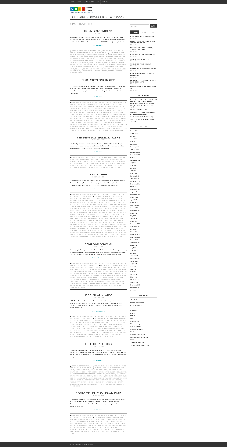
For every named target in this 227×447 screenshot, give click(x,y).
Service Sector (106, 285)
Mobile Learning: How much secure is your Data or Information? (142, 74)
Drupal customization (87, 112)
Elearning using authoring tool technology (109, 327)
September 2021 (135, 189)
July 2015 (133, 290)
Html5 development (88, 161)
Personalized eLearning (84, 128)
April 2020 (133, 200)
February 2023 (134, 147)
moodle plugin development (103, 281)
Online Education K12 (87, 228)
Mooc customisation (116, 277)
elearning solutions (83, 63)
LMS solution (91, 67)
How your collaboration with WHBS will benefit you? (143, 87)
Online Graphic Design (98, 228)
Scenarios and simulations (84, 232)
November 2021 (135, 184)
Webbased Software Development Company (113, 130)
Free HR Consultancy (92, 271)
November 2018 (135, 224)
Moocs (111, 224)
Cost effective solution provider (118, 321)
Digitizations (117, 57)
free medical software (103, 271)
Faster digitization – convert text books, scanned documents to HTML (141, 48)
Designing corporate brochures (92, 204)
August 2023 (134, 133)
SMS (120, 128)
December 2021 (135, 181)
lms (102, 122)
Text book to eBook (114, 234)
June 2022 (133, 165)
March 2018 (133, 232)
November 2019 (135, 205)
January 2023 (134, 149)
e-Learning (94, 51)
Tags (152, 32)
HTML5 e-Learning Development (98, 31)
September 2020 (135, 194)
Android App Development (107, 104)
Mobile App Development (99, 124)
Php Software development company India (106, 165)
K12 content (123, 120)
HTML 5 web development (86, 65)
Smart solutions (79, 167)
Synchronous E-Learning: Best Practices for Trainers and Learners (142, 113)
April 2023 (133, 144)
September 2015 (135, 287)
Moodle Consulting (117, 224)
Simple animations (103, 232)
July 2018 (133, 229)
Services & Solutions (89, 2)
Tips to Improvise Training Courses (98, 80)
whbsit (107, 167)
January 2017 (134, 256)
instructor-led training (107, 216)
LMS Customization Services (81, 67)
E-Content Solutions (113, 112)
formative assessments (114, 118)
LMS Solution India (99, 67)
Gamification (123, 118)
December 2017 (135, 234)
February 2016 (134, 280)
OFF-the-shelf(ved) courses (98, 344)
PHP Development (94, 128)
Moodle (79, 53)
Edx (93, 210)
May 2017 (133, 253)
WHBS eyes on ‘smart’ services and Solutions (98, 137)
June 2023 (133, 139)
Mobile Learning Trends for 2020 (94, 277)
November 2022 (135, 155)
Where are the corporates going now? (140, 64)
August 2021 (133, 192)
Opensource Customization (101, 71)
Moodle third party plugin (119, 333)
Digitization (79, 112)
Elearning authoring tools (119, 325)
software (74, 234)
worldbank (119, 236)
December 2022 (135, 152)
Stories (93, 234)
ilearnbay (83, 329)
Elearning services (89, 61)
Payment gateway (88, 335)
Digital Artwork (104, 204)
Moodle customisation (90, 279)
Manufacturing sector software (114, 273)
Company (79, 2)
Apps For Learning (117, 104)
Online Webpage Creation (80, 230)
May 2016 (133, 272)
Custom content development (104, 419)
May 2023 (133, 141)
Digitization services (96, 206)
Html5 (93, 65)
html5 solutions (97, 161)
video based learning (98, 236)
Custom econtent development (87, 57)
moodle (85, 333)
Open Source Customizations (99, 53)
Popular (135, 32)
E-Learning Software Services (104, 114)
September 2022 (135, 160)
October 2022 (134, 157)
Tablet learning (111, 71)
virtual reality (100, 130)
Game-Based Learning (96, 214)
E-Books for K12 (104, 112)
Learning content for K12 (87, 218)
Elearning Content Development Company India (98, 393)
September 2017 (135, 242)
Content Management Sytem (91, 55)
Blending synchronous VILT (139, 109)
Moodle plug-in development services (88, 281)
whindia (111, 167)
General (99, 51)
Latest (143, 32)
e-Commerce (85, 102)
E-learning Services (104, 59)
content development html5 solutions (101, 321)
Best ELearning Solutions (98, 106)
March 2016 (133, 277)
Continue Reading (98, 45)
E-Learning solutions (75, 116)
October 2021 (134, 186)
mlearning (90, 124)
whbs (104, 167)
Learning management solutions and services (112, 161)
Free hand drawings (102, 212)
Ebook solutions (80, 210)
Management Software (109, 67)
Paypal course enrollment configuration (101, 335)
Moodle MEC (88, 226)
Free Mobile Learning (119, 212)
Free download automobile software (78, 271)
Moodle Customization (86, 53)
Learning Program (93, 220)
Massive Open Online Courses (119, 222)
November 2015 (135, 285)
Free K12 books (110, 212)
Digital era (120, 204)
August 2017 (134, 245)
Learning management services (100, 218)
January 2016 (134, 282)
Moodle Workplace (95, 226)
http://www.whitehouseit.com (77, 376)
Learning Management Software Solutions (114, 376)
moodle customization (98, 69)
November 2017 (135, 237)
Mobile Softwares (107, 277)
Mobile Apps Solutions (110, 124)
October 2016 (134, 261)
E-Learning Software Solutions (116, 59)
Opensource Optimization (105, 230)
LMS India (105, 122)
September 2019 (135, 210)
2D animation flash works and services (104, 368)
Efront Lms (96, 210)
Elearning (72, 61)
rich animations (73, 232)
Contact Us (105, 2)
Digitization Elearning (86, 206)
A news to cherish (98, 174)
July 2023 (133, 136)
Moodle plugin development (98, 243)
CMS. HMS (90, 108)
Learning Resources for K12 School (92, 122)
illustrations (89, 216)
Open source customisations (102, 283)
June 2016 (133, 269)
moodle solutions (108, 333)
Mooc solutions (81, 279)
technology (106, 234)
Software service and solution (91, 384)
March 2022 (134, 173)
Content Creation (121, 108)
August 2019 (133, 213)
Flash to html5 (105, 118)
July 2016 (133, 266)
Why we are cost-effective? (98, 294)
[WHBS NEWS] (81, 10)
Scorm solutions (115, 128)
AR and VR (133, 300)
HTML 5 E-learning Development (96, 63)
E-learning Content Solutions (90, 114)
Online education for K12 (76, 228)
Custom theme (97, 323)
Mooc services (79, 333)
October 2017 (134, 240)
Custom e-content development (105, 110)
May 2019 (133, 216)
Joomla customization (114, 120)
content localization (88, 202)
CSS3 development (117, 55)
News (98, 2)
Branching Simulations (109, 106)
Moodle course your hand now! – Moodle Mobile (143, 54)
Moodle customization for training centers (142, 36)
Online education (122, 226)
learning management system (76, 122)
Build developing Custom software (83, 321)
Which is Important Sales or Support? (140, 59)
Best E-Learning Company (86, 106)
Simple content (111, 232)
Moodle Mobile (75, 281)
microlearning (73, 124)
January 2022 (134, 179)
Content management (77, 51)
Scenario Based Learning (104, 128)
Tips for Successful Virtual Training (141, 117)
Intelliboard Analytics (119, 216)
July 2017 (133, 248)
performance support (119, 230)
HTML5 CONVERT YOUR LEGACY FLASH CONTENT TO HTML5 (82, 120)
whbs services (119, 71)
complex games (93, 370)
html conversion (82, 216)
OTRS (96, 104)
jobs (131, 318)
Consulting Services (111, 108)
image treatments (97, 216)
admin (103, 33)
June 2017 (133, 250)
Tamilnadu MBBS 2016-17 (138, 342)
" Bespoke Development (100, 196)
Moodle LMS (99, 126)
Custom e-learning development (97, 159)
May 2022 (133, 168)
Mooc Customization (87, 69)
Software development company (84, 234)
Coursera (124, 202)
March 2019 (133, 221)
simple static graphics (120, 232)
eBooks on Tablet (88, 210)
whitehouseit (117, 167)
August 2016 (133, 264)
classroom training (82, 108)
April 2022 (133, 171)
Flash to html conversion (95, 118)
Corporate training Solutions (105, 55)
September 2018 (135, 226)
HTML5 (103, 51)
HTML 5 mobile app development (111, 63)
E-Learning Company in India (92, 59)
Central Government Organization (93, 200)
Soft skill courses (79, 384)
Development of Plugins (119, 267)
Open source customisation (88, 283)
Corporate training (87, 51)
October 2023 (134, 131)
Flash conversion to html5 (82, 118)
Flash (116, 116)
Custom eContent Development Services (104, 57)
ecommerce (109, 325)
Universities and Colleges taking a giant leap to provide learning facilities (143, 81)
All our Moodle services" (111, 196)
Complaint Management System (99, 108)
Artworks (119, 196)
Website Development (108, 236)
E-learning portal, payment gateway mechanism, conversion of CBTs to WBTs (142, 42)
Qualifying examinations (82, 285)
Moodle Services (78, 283)
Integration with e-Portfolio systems (94, 329)
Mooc (103, 331)
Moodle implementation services (114, 279)
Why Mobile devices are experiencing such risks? (143, 69)
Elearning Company (79, 61)
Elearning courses (89, 116)
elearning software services (94, 425)
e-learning (83, 59)
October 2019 (134, 208)
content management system (76, 110)
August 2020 (134, 197)
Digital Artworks (113, 204)
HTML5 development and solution (103, 65)
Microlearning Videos (83, 124)
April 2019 (133, 218)
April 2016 (133, 274)
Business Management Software (77, 55)
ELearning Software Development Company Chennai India (107, 61)
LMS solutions (108, 51)
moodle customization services (111, 69)
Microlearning (135, 324)
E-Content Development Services (102, 421)
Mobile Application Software (88, 163)
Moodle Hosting (81, 226)
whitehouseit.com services (76, 73)
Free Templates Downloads (84, 214)
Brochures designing (103, 198)
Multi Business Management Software (109, 226)
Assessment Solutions (75, 106)
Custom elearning (89, 323)
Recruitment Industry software (95, 285)
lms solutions (118, 122)
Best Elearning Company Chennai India (89, 198)
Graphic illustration (106, 214)
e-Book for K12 (96, 112)
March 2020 (134, 202)
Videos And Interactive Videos (89, 130)
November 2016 (135, 258)
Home (72, 2)
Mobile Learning (116, 51)
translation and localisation (86, 236)
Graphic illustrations (117, 214)
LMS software (111, 122)
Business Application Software (117, 53)
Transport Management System (140, 345)
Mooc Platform (105, 224)
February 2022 (134, 176)
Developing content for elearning (78, 372)
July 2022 (133, 163)
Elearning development (100, 116)
